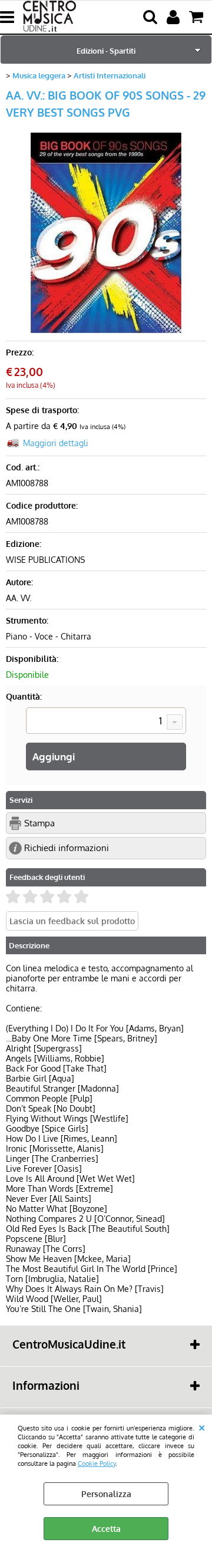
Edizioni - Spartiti (106, 50)
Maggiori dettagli (55, 443)
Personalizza (106, 1494)
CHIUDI (201, 1426)
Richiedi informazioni (66, 847)
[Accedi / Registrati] (174, 17)
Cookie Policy (96, 1463)
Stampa (39, 823)
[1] (106, 722)
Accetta (106, 1529)
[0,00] (197, 17)
